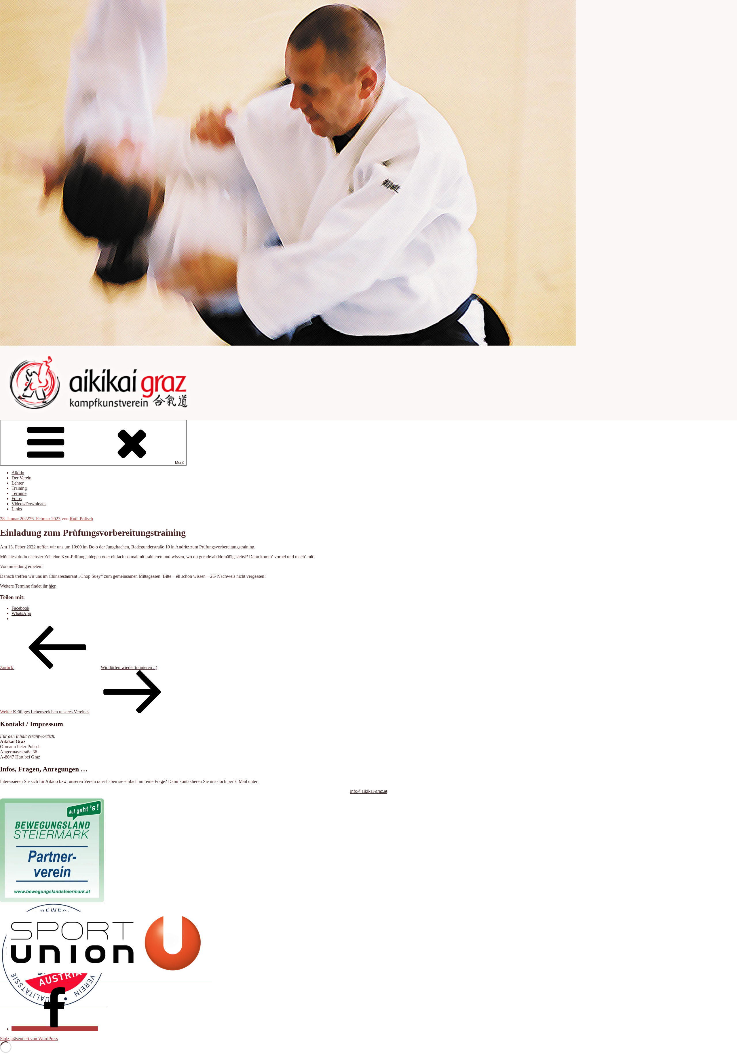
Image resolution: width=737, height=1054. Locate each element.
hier (52, 586)
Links (17, 508)
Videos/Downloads (29, 503)
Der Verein (21, 477)
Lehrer (18, 483)
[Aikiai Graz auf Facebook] (55, 1028)
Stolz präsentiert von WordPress (29, 1038)
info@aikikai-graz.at (368, 791)
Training (19, 488)
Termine (19, 493)
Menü (179, 462)
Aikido (18, 472)
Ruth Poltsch (81, 518)
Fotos (17, 498)
